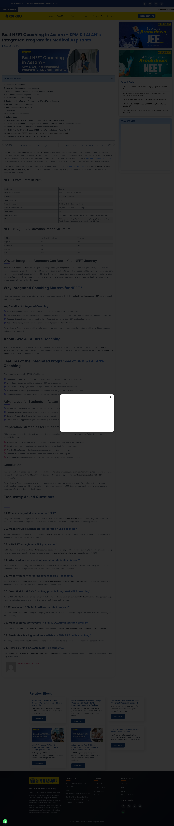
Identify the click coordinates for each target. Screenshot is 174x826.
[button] (111, 397)
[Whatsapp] (5, 821)
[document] (87, 413)
